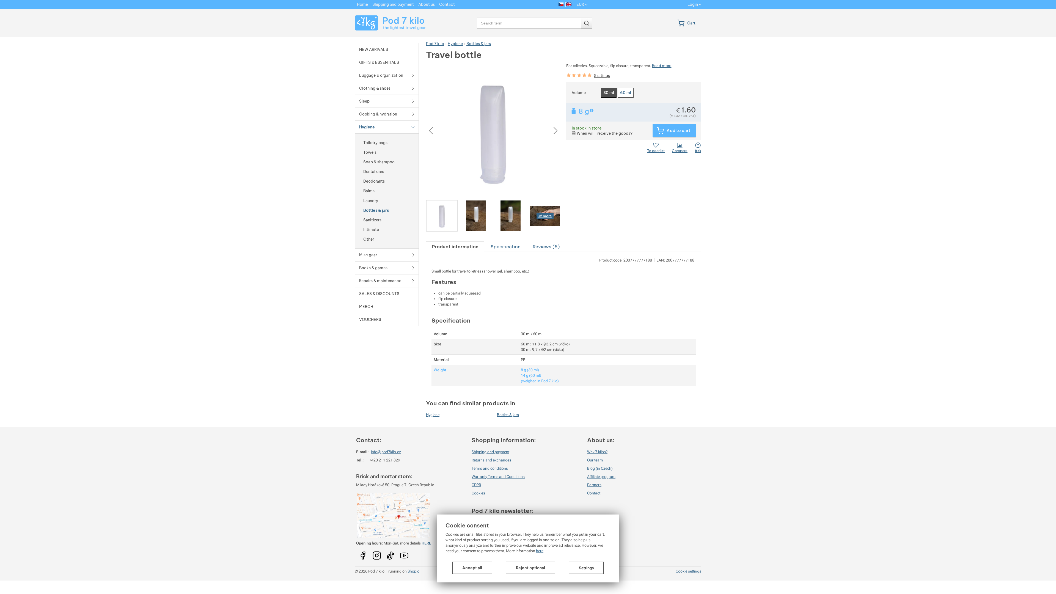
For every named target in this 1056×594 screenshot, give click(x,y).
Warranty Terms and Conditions (498, 476)
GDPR (476, 485)
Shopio (413, 571)
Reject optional (530, 567)
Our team (595, 460)
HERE (426, 543)
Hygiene (432, 415)
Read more (661, 65)
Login (693, 4)
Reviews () (546, 246)
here (539, 551)
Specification (506, 246)
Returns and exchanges (491, 460)
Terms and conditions (490, 468)
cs (561, 4)
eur (580, 4)
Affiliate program (601, 476)
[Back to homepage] (387, 23)
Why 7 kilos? (597, 452)
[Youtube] (363, 553)
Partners (594, 485)
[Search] (586, 23)
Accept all (472, 567)
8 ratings (602, 75)
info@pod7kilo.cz (386, 452)
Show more (592, 110)
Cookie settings (688, 571)
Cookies (478, 493)
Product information (455, 246)
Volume (579, 92)
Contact (593, 493)
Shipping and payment (490, 452)
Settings (586, 568)
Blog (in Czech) (600, 468)
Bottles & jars (508, 415)
